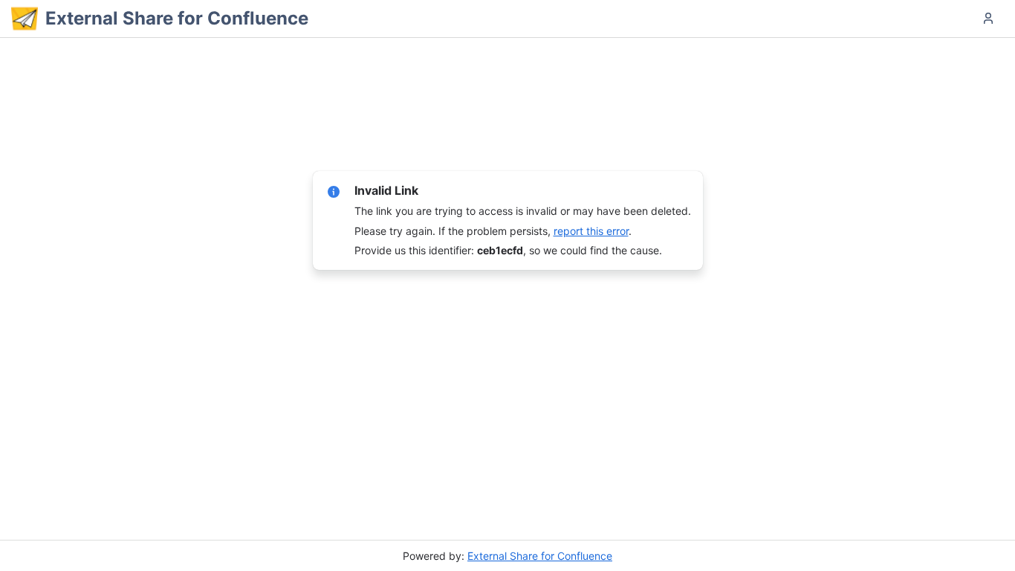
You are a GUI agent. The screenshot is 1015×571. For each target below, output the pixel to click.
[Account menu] (988, 18)
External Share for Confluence (539, 555)
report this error (591, 231)
